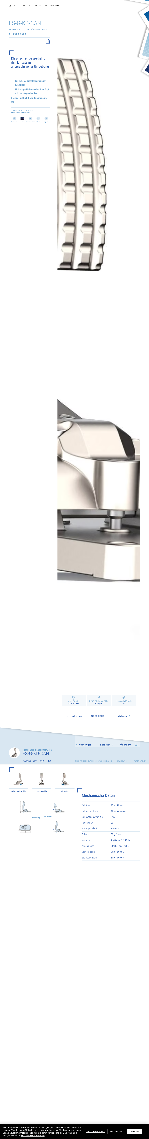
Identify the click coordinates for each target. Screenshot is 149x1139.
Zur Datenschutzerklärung (33, 1135)
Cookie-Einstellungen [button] (95, 1131)
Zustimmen (134, 1131)
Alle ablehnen (116, 1131)
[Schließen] (145, 1131)
